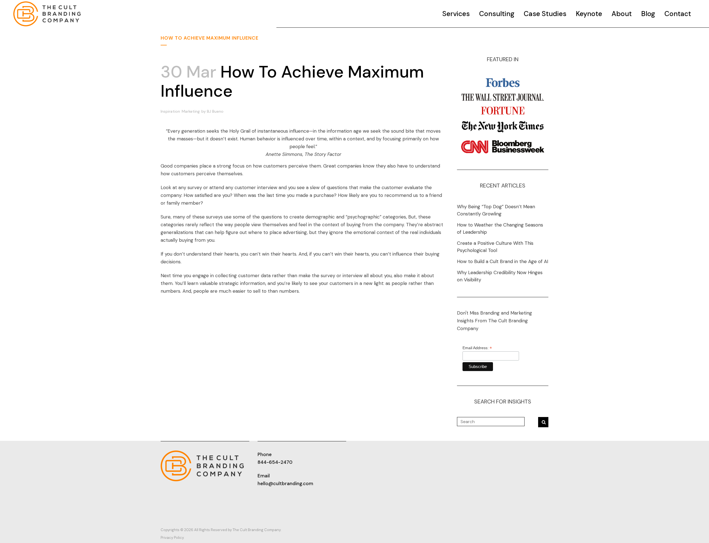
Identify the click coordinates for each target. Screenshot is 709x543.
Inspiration (170, 111)
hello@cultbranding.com (285, 483)
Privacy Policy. (172, 537)
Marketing (191, 111)
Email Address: (477, 348)
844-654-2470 (275, 462)
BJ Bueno (215, 111)
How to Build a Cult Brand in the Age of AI (502, 261)
